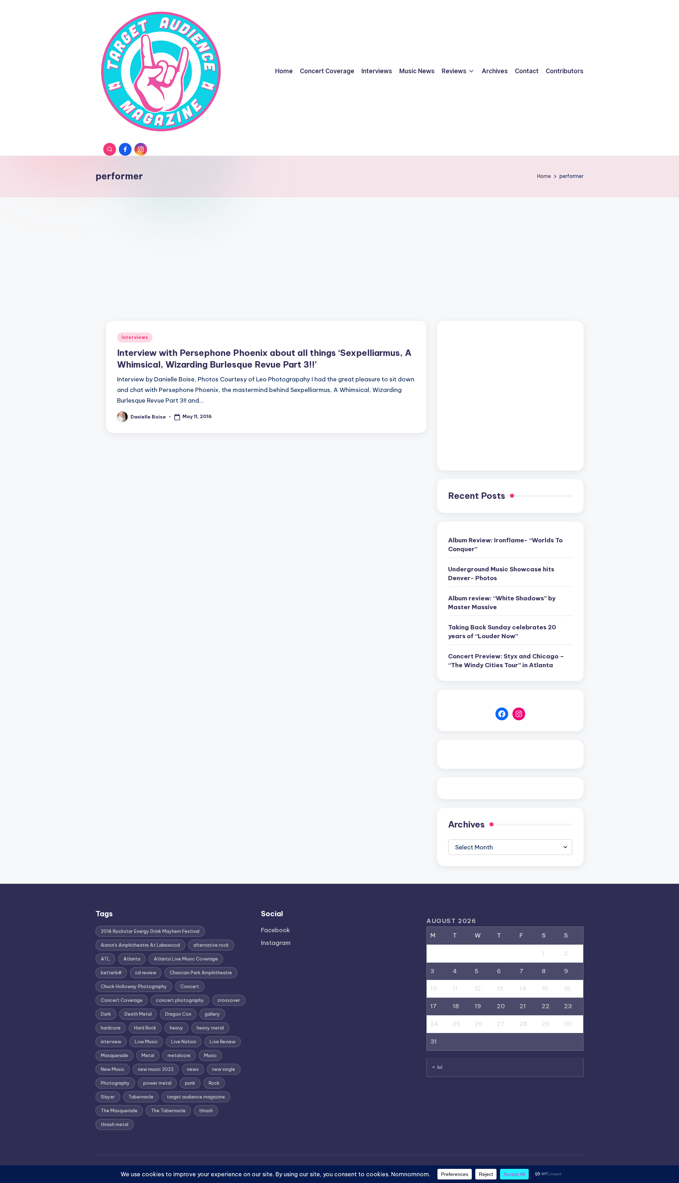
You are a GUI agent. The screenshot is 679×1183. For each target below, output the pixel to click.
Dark (106, 1014)
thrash (206, 1110)
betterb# (111, 972)
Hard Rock (145, 1028)
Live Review (223, 1041)
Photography (115, 1083)
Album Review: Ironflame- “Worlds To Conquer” (505, 544)
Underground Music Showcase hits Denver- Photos (501, 573)
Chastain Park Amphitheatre (201, 972)
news (193, 1069)
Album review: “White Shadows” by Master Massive (502, 602)
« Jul (437, 1067)
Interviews (134, 337)
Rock (214, 1083)
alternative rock (211, 945)
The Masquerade (119, 1110)
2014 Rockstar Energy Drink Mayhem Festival (150, 931)
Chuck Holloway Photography (134, 986)
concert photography (180, 1000)
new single (223, 1069)
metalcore (179, 1055)
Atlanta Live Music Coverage (186, 959)
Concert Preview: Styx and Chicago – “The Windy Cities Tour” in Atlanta (506, 660)
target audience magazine (196, 1097)
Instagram (276, 943)
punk (190, 1083)
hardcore (111, 1028)
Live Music (146, 1041)
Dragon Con (178, 1014)
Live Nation (183, 1041)
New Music (112, 1069)
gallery (212, 1014)
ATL (105, 959)
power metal (157, 1083)
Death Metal (138, 1014)
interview (111, 1041)
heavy (176, 1028)
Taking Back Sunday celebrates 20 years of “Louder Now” (502, 631)
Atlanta (131, 959)
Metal (147, 1055)
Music (210, 1055)
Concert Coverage (122, 1000)
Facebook (275, 930)
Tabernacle (140, 1097)
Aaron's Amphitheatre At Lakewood (140, 945)
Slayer (108, 1097)
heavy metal (210, 1028)
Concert (189, 986)
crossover (228, 1000)
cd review (145, 972)
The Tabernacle (168, 1110)
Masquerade (114, 1055)
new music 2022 (156, 1069)
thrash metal (114, 1124)
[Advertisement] (339, 250)
